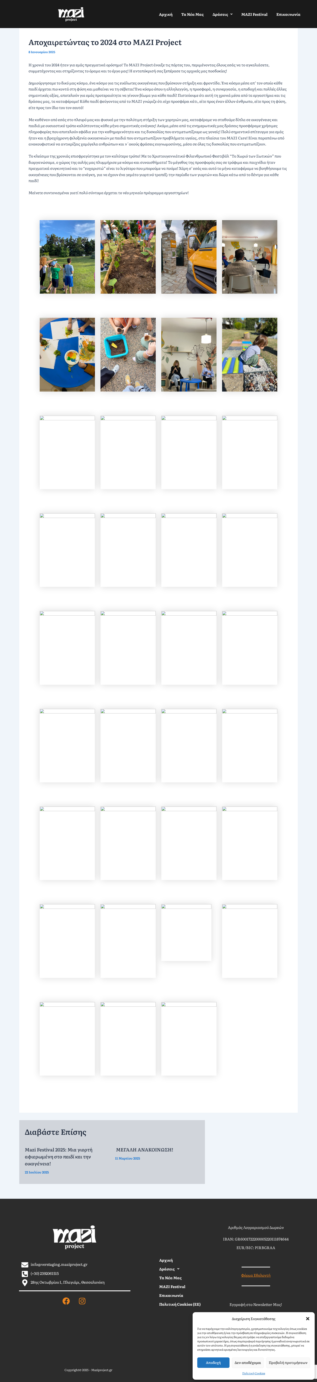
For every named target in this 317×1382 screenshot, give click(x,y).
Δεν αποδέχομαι (248, 1362)
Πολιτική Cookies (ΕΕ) (180, 1304)
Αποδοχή (213, 1362)
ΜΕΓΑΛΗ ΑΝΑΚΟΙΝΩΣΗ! (144, 1149)
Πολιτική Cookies (253, 1373)
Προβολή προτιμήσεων (288, 1362)
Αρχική (165, 14)
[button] (307, 1318)
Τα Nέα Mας (192, 14)
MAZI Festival (254, 14)
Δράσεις (220, 14)
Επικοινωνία (288, 14)
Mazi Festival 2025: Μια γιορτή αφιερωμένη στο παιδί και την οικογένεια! (58, 1156)
